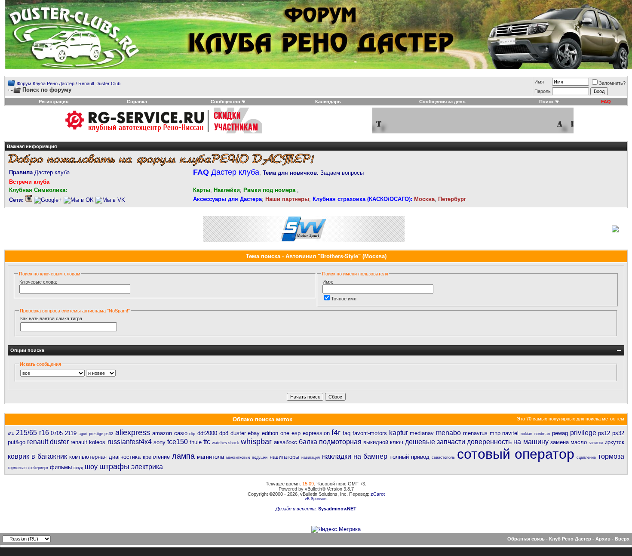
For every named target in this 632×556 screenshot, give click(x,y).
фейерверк (38, 468)
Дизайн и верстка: (297, 508)
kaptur (398, 432)
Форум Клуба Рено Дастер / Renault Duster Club (68, 83)
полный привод (410, 457)
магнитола (210, 457)
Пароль (542, 91)
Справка (137, 101)
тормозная (17, 468)
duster (238, 433)
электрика (147, 466)
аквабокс (285, 442)
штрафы (114, 466)
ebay (254, 433)
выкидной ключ (383, 442)
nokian (526, 434)
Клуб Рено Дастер (570, 538)
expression (316, 433)
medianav (422, 433)
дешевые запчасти (435, 441)
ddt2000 (207, 433)
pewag (560, 433)
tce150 (177, 441)
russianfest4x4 (129, 441)
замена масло (568, 442)
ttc (206, 441)
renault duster (48, 441)
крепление (156, 457)
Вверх (622, 538)
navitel (510, 433)
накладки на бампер (354, 456)
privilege (583, 432)
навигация (310, 457)
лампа (183, 456)
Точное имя (343, 298)
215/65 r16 (32, 432)
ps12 (604, 433)
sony (159, 442)
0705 (57, 433)
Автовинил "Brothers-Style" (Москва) (336, 256)
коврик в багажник (37, 456)
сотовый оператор (515, 454)
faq (346, 433)
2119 (71, 433)
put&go (16, 442)
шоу (91, 466)
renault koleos (88, 442)
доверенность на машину (507, 441)
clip (192, 434)
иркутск (614, 442)
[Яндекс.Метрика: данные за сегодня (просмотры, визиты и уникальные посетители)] (336, 529)
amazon (162, 433)
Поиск (546, 101)
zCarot (378, 494)
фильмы (61, 467)
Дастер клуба (39, 172)
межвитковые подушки (246, 457)
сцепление (586, 457)
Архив (603, 538)
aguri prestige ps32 (96, 434)
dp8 (223, 433)
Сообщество (225, 101)
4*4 (11, 434)
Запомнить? (612, 83)
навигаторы (284, 457)
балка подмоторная (330, 441)
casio (180, 433)
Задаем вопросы (313, 173)
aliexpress (132, 432)
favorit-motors (370, 433)
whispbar (256, 441)
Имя (539, 81)
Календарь (328, 101)
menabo (448, 432)
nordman (542, 434)
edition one (275, 433)
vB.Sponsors (316, 499)
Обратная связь (526, 538)
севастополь (443, 457)
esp (296, 433)
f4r (336, 432)
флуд (78, 468)
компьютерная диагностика (105, 457)
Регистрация (53, 101)
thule (196, 442)
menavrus (475, 433)
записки (596, 443)
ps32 (618, 433)
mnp (495, 433)
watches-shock (225, 443)
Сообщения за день (442, 101)
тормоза (611, 456)
